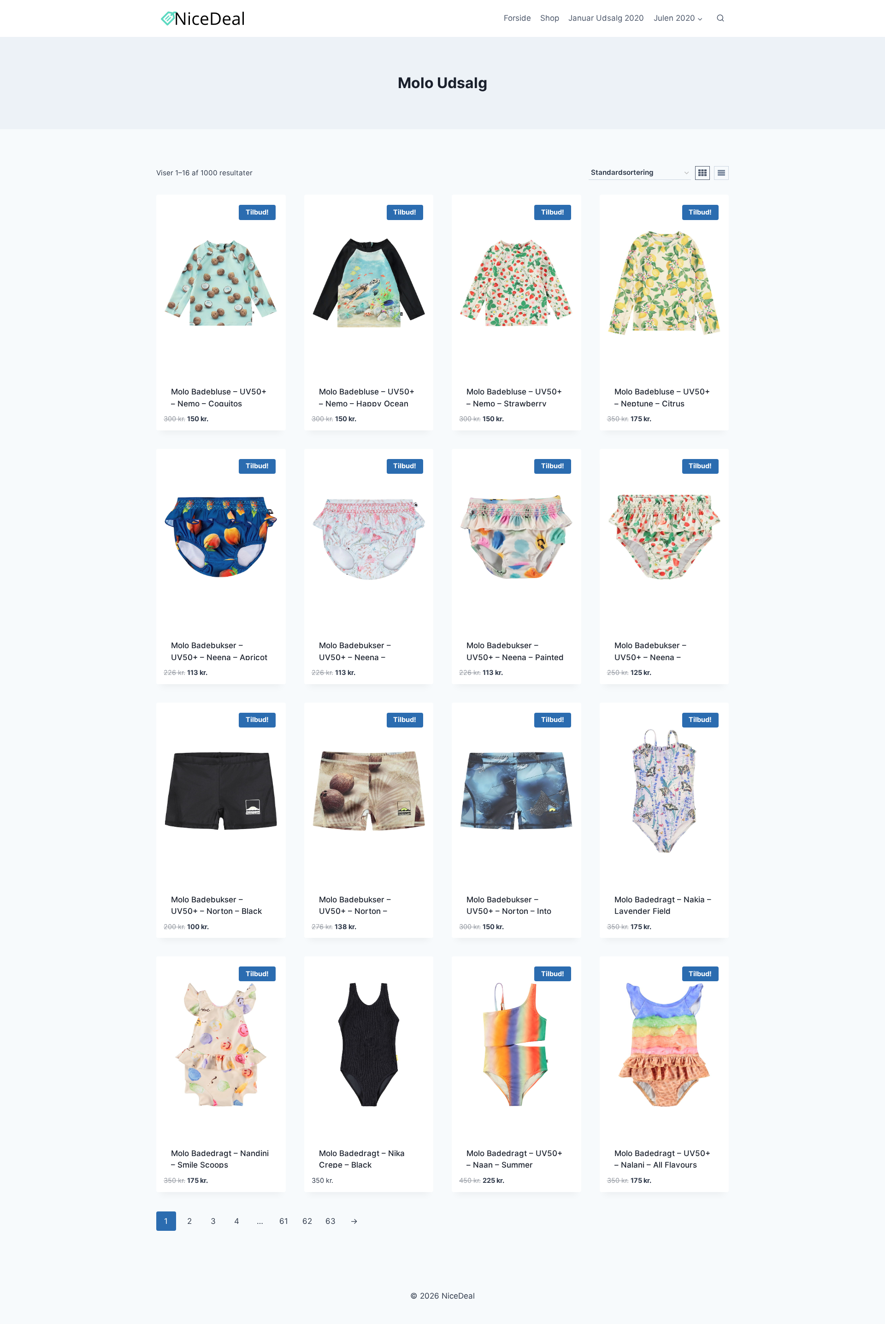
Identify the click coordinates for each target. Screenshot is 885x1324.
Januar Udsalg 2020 (606, 18)
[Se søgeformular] (720, 18)
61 (283, 1221)
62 (307, 1221)
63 (330, 1221)
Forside (517, 18)
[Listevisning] (721, 173)
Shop (549, 18)
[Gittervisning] (702, 173)
